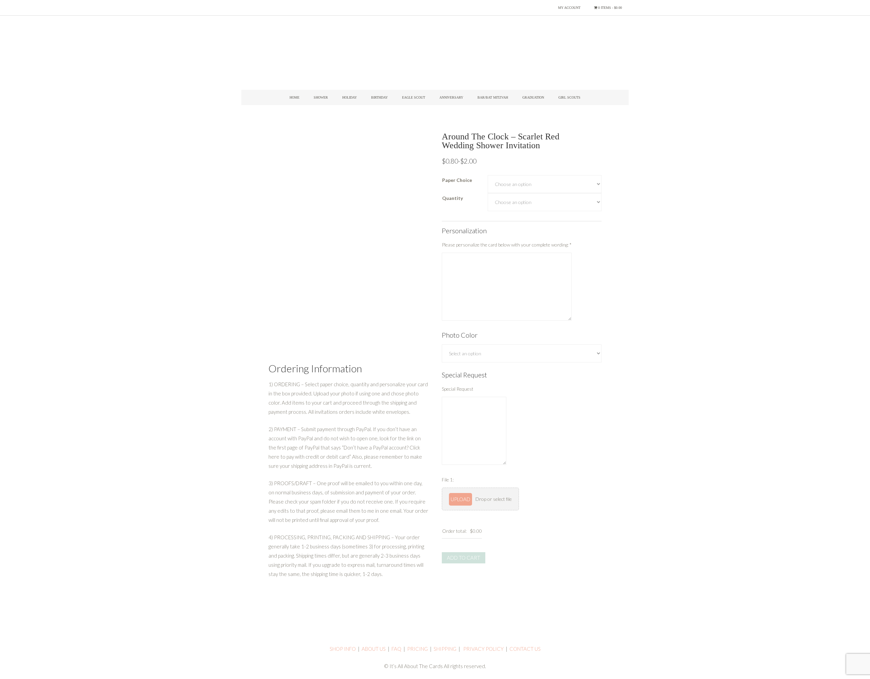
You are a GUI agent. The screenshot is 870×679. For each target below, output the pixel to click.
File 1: (448, 479)
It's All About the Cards (435, 56)
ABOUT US (374, 649)
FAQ (396, 649)
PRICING (417, 649)
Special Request (457, 389)
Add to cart (463, 558)
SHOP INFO (343, 649)
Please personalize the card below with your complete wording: (507, 245)
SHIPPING (445, 649)
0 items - (609, 8)
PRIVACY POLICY (483, 649)
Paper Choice (457, 180)
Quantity (452, 198)
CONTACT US (525, 649)
